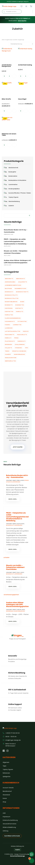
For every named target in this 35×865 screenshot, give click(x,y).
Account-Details (8, 788)
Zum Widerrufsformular (12, 836)
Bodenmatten (12, 176)
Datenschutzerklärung (10, 820)
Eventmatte (19, 308)
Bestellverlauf (7, 791)
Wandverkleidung (14, 201)
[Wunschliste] (21, 6)
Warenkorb (6, 795)
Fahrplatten (9, 314)
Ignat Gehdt (12, 480)
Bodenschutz (9, 291)
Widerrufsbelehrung (9, 827)
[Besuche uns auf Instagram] (7, 751)
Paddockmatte (9, 334)
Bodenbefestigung (20, 288)
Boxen (22, 301)
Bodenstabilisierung (11, 301)
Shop (4, 802)
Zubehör (11, 205)
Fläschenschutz (10, 321)
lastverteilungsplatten (12, 331)
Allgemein (6, 762)
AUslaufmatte (22, 282)
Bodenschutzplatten (11, 298)
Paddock (25, 331)
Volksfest (8, 354)
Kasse (5, 798)
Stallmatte (8, 347)
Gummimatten (13, 184)
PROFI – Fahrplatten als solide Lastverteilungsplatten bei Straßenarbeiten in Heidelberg (15, 241)
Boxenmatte (9, 305)
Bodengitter (12, 172)
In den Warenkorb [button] (9, 111)
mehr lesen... (12, 499)
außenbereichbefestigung (13, 285)
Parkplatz (8, 338)
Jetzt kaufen (22, 20)
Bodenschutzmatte (22, 291)
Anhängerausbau (10, 282)
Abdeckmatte (9, 278)
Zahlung (5, 831)
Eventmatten (9, 311)
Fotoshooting (22, 321)
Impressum (6, 817)
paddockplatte (22, 334)
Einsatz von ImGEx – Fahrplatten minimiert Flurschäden (15, 567)
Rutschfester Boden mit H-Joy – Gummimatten (17, 476)
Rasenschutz (22, 341)
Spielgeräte (6, 776)
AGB (4, 813)
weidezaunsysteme (10, 357)
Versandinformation (9, 824)
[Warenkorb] (31, 6)
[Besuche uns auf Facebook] (4, 751)
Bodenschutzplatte (11, 295)
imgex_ (17, 635)
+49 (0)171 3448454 (11, 1)
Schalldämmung (20, 344)
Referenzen (8, 344)
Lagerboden (8, 328)
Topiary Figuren (13, 197)
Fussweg (7, 324)
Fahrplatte (19, 311)
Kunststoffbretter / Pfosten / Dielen (19, 193)
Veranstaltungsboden (19, 351)
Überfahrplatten (10, 361)
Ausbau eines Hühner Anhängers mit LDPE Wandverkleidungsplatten (17, 604)
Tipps (26, 347)
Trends (7, 351)
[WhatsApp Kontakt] (31, 854)
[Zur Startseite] (9, 6)
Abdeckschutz (20, 278)
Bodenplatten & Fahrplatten (17, 180)
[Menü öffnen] (26, 6)
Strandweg (18, 347)
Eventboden (8, 308)
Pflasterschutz (10, 341)
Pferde (16, 338)
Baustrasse (8, 288)
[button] (14, 76)
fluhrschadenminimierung (13, 318)
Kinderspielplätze (14, 189)
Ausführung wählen (9, 76)
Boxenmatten (19, 305)
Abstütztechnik (13, 167)
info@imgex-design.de (22, 1)
